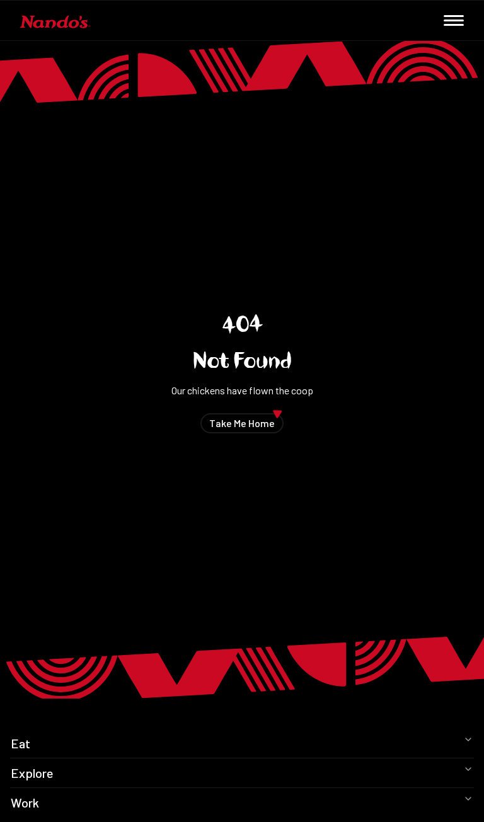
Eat (20, 743)
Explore (32, 772)
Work (25, 802)
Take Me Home (246, 421)
